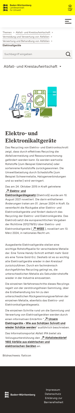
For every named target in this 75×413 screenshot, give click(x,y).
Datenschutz (53, 394)
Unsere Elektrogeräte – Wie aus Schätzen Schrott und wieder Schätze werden (35, 323)
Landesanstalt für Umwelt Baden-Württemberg (23, 7)
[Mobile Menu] (68, 21)
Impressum (53, 389)
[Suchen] (68, 54)
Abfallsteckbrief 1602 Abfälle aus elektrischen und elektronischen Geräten (36, 342)
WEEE (40, 228)
